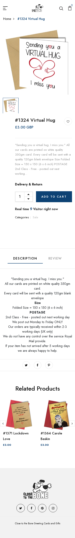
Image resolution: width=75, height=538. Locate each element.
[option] (37, 61)
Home (7, 19)
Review (55, 258)
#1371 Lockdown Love (16, 436)
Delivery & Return (28, 184)
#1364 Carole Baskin (51, 436)
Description (25, 258)
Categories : (23, 217)
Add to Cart (54, 197)
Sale (35, 217)
